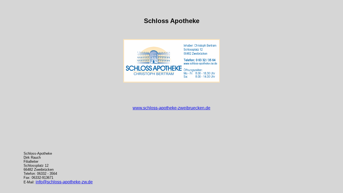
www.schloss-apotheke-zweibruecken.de (171, 108)
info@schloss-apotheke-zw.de (64, 182)
